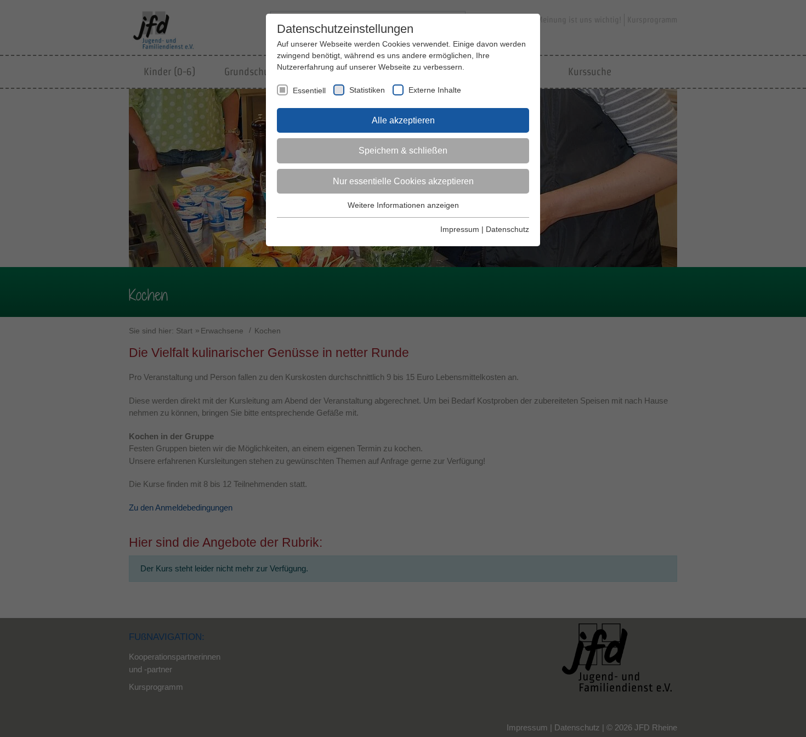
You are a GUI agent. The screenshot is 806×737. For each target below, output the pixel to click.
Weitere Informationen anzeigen (403, 205)
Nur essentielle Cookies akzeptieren (403, 181)
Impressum (459, 229)
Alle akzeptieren (403, 120)
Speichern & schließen (403, 150)
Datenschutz (507, 229)
